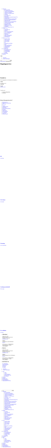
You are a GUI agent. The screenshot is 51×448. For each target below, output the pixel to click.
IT (2, 104)
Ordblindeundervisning (8, 25)
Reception (4, 109)
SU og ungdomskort (7, 49)
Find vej (3, 342)
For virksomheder (5, 53)
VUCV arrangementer (7, 32)
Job (4, 42)
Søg (10, 60)
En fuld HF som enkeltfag (8, 10)
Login (3, 371)
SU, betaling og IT (5, 48)
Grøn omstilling (6, 40)
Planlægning (4, 107)
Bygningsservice (5, 102)
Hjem (1, 61)
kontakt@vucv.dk (5, 352)
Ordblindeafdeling (5, 106)
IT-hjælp (5, 52)
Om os (3, 37)
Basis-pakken (6, 16)
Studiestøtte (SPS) (7, 20)
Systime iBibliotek (7, 374)
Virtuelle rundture (7, 38)
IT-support (4, 367)
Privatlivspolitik (4, 378)
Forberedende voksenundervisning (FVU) (11, 17)
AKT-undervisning (7, 23)
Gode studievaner (7, 29)
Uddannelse (4, 391)
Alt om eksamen (7, 419)
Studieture (6, 30)
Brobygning (6, 26)
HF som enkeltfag (7, 9)
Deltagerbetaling (7, 50)
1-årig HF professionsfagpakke (9, 11)
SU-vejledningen (5, 363)
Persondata (6, 47)
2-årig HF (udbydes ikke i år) (9, 409)
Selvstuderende (6, 400)
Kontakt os (4, 54)
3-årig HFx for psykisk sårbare (9, 13)
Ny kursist (6, 28)
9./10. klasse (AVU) (7, 15)
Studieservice (4, 110)
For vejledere (6, 376)
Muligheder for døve (7, 24)
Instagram (3, 377)
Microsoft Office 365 (7, 375)
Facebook (3, 443)
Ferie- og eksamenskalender (8, 31)
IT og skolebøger (7, 51)
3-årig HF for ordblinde (8, 12)
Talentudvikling (6, 429)
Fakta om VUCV (7, 39)
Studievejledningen (5, 364)
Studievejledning (5, 111)
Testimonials (6, 34)
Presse (5, 44)
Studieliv (3, 410)
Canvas (5, 373)
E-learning (6, 14)
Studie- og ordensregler (8, 35)
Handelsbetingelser (5, 379)
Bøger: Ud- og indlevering (6, 103)
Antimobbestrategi (7, 428)
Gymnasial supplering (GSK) (9, 22)
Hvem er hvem (6, 41)
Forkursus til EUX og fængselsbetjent (10, 21)
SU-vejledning (4, 112)
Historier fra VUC (7, 33)
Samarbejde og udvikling (8, 43)
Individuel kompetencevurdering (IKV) (10, 18)
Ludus (5, 372)
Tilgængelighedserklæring (6, 380)
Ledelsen (3, 105)
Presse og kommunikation (6, 108)
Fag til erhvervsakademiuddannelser (10, 19)
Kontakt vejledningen (6, 58)
